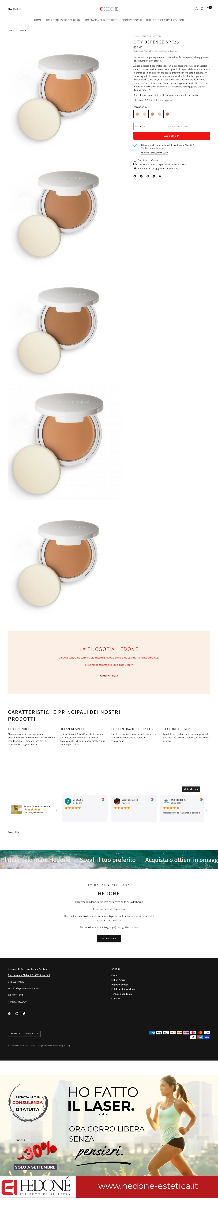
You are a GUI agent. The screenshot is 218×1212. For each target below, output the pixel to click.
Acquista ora (171, 135)
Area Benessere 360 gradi (63, 20)
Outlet (151, 20)
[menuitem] (39, 20)
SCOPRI (115, 969)
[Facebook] (135, 176)
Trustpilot (13, 832)
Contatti (115, 998)
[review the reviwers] (82, 800)
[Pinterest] (148, 176)
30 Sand (145, 114)
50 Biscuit (160, 114)
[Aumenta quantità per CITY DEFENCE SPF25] (144, 126)
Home (38, 20)
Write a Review (191, 789)
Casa (10, 30)
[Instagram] (19, 1013)
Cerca (114, 975)
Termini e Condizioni (121, 993)
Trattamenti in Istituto (101, 20)
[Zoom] (117, 42)
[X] (142, 176)
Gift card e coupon (171, 20)
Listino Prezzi (118, 979)
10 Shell (137, 114)
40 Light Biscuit (152, 114)
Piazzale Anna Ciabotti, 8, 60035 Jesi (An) (29, 975)
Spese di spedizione (152, 51)
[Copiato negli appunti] (160, 176)
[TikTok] (26, 1013)
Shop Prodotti (132, 20)
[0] (207, 9)
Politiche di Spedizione (123, 989)
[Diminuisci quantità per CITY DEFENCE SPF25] (136, 126)
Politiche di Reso (119, 984)
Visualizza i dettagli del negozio (154, 152)
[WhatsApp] (154, 176)
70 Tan (167, 114)
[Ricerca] (202, 9)
